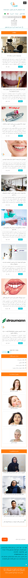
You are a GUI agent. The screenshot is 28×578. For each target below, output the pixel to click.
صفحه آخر (5, 352)
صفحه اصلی (22, 14)
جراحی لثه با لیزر (14, 408)
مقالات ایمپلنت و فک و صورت (18, 368)
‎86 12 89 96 (14, 25)
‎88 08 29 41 (14, 23)
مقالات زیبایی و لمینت (20, 365)
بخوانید (20, 67)
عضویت (4, 539)
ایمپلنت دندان (14, 443)
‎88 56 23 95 (14, 20)
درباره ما (16, 14)
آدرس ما (12, 14)
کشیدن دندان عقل (14, 391)
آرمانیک (6, 573)
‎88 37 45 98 (14, 22)
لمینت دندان (14, 425)
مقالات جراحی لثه (21, 360)
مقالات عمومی (21, 363)
